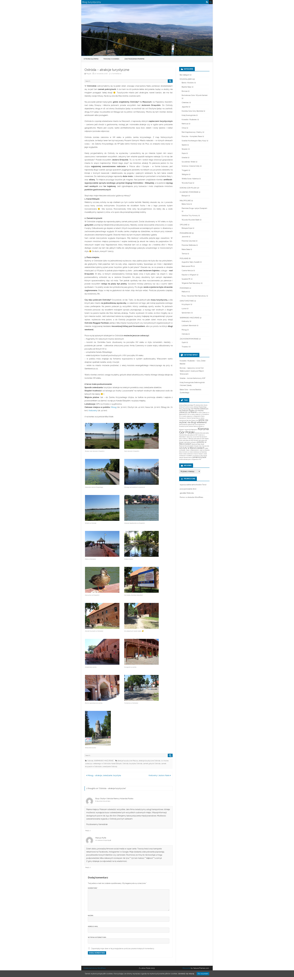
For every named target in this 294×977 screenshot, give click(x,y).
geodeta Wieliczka (187, 493)
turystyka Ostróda (135, 763)
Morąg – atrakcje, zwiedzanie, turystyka (104, 775)
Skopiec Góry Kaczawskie (201, 446)
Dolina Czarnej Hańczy (193, 418)
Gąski (184, 342)
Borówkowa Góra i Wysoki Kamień (195, 95)
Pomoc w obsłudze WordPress (191, 497)
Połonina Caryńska (188, 241)
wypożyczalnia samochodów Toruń (193, 485)
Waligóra (185, 174)
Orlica (184, 128)
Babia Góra (186, 204)
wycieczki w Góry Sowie (200, 455)
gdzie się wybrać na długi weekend (193, 421)
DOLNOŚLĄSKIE (186, 79)
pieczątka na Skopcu (190, 442)
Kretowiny (93, 410)
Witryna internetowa (97, 937)
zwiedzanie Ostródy (109, 766)
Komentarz (93, 888)
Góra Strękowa (183, 424)
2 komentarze (116, 74)
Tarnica (184, 254)
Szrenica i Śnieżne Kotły (190, 166)
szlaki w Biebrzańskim (192, 450)
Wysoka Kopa (187, 183)
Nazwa (90, 915)
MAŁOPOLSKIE (185, 201)
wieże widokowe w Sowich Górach (193, 453)
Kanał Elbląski (116, 763)
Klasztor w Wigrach (189, 275)
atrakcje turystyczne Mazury (127, 761)
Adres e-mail (93, 926)
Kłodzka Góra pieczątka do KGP (188, 435)
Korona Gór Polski (194, 430)
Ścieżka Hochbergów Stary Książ (194, 141)
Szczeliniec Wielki (188, 162)
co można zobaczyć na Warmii (191, 411)
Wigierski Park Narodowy (191, 283)
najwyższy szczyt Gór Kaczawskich (197, 436)
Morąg (113, 407)
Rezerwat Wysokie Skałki (186, 446)
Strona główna (91, 59)
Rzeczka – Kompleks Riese (192, 136)
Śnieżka (184, 157)
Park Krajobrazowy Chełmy (192, 132)
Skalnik (184, 145)
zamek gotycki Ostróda (151, 763)
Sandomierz (186, 313)
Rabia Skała (186, 249)
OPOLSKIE (183, 225)
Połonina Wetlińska (189, 245)
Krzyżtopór (186, 304)
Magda (88, 74)
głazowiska (191, 424)
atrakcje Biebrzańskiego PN (187, 405)
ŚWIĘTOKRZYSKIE (187, 301)
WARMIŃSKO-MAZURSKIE (103, 761)
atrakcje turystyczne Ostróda (149, 761)
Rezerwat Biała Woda (198, 444)
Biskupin (185, 196)
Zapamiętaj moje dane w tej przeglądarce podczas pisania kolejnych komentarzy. (122, 948)
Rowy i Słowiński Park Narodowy (194, 296)
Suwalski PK (186, 279)
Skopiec (185, 149)
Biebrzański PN (187, 266)
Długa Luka (194, 420)
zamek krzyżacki (199, 457)
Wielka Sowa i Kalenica (190, 179)
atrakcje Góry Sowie (201, 405)
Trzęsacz (185, 347)
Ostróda (90, 761)
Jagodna (185, 107)
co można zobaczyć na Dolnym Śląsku (193, 409)
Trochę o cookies (111, 59)
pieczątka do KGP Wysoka (190, 440)
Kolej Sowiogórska (189, 115)
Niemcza (185, 124)
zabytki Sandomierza (185, 457)
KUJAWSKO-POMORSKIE (189, 192)
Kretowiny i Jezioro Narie (159, 775)
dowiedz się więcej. (186, 974)
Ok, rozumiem (203, 974)
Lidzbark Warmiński (189, 325)
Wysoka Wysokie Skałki (190, 220)
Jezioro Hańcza (193, 426)
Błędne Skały (186, 87)
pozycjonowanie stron (188, 489)
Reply (87, 830)
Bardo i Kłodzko (188, 83)
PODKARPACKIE (185, 233)
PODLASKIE (184, 258)
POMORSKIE (184, 288)
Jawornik (185, 237)
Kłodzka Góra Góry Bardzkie (192, 111)
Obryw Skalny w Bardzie (186, 438)
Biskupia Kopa (187, 228)
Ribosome (186, 968)
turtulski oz (185, 452)
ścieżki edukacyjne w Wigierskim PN (190, 459)
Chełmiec (185, 102)
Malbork (185, 292)
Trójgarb (185, 170)
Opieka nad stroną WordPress (94, 968)
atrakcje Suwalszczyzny (186, 407)
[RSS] (207, 2)
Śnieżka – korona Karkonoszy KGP (192, 378)
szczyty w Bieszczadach (191, 448)
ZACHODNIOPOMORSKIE (189, 339)
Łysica (184, 308)
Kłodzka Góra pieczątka (202, 433)
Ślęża (184, 153)
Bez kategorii (184, 75)
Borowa (184, 91)
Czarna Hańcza (187, 270)
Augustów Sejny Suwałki (191, 262)
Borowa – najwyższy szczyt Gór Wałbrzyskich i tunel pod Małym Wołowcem (192, 371)
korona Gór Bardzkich (191, 429)
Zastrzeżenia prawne (134, 59)
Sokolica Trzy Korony (190, 215)
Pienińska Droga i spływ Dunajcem (194, 208)
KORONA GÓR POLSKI (188, 188)
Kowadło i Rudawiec (189, 119)
